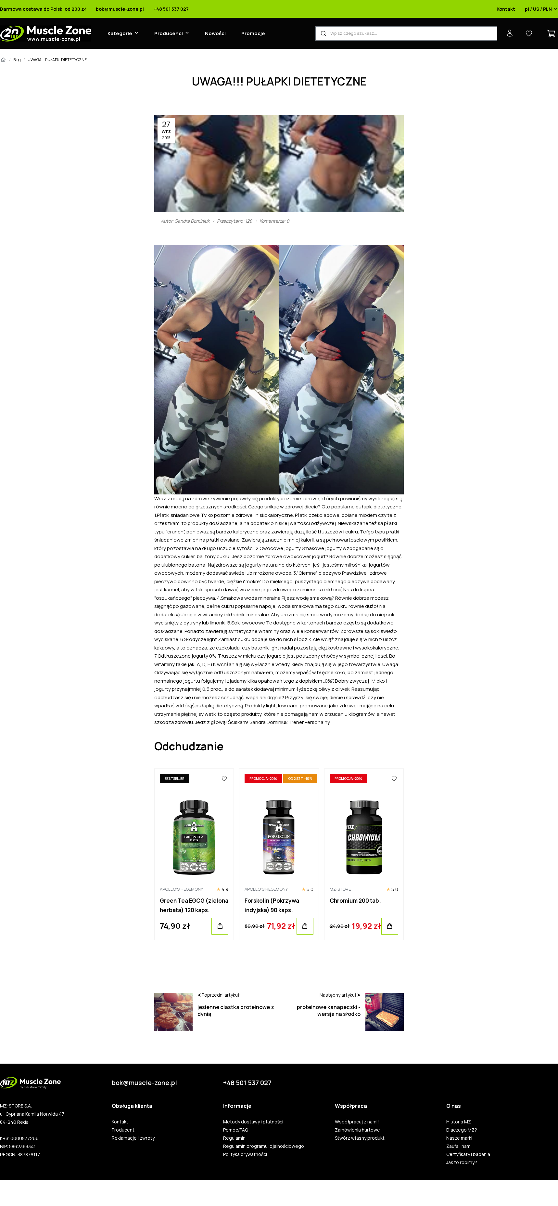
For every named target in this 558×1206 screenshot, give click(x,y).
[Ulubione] (225, 778)
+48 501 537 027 (171, 9)
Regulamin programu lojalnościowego (263, 1146)
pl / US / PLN (538, 9)
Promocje (253, 33)
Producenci (168, 33)
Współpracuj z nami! (357, 1122)
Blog (17, 60)
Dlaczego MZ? (461, 1130)
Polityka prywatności (245, 1154)
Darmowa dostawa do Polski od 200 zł (43, 9)
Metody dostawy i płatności (253, 1122)
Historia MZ (458, 1122)
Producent (123, 1130)
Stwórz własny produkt (360, 1138)
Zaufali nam (458, 1146)
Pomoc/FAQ (235, 1130)
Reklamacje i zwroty (133, 1138)
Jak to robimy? (461, 1162)
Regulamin (234, 1138)
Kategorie (120, 33)
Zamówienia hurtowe (357, 1130)
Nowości (215, 33)
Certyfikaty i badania (468, 1154)
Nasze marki (459, 1138)
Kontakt (506, 9)
